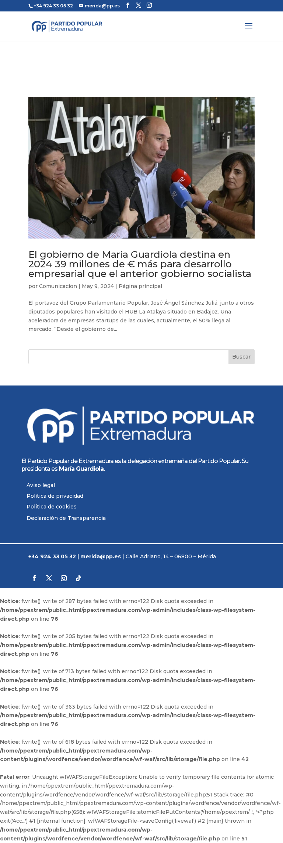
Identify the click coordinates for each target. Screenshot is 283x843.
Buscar (241, 356)
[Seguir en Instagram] (64, 578)
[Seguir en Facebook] (34, 578)
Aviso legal (41, 485)
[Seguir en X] (49, 578)
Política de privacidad (55, 496)
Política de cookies (52, 506)
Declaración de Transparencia (66, 518)
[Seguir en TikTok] (78, 578)
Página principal (140, 286)
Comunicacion (58, 286)
